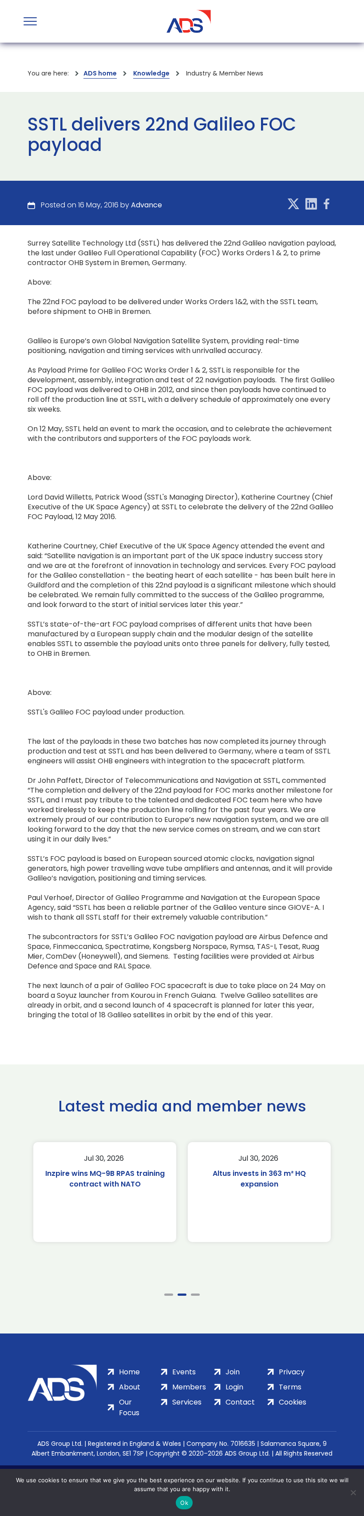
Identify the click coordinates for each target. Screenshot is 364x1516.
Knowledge (151, 73)
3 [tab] (195, 1295)
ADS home (100, 73)
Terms (290, 1387)
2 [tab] (182, 1295)
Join (233, 1372)
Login (234, 1387)
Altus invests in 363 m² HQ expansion (105, 1178)
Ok (184, 1502)
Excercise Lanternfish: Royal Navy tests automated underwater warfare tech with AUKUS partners (260, 1189)
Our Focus (129, 1407)
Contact (240, 1402)
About (129, 1387)
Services (187, 1402)
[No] (352, 1492)
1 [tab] (168, 1295)
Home (129, 1372)
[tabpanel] (105, 1192)
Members (189, 1387)
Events (184, 1372)
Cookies (292, 1402)
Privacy (292, 1372)
